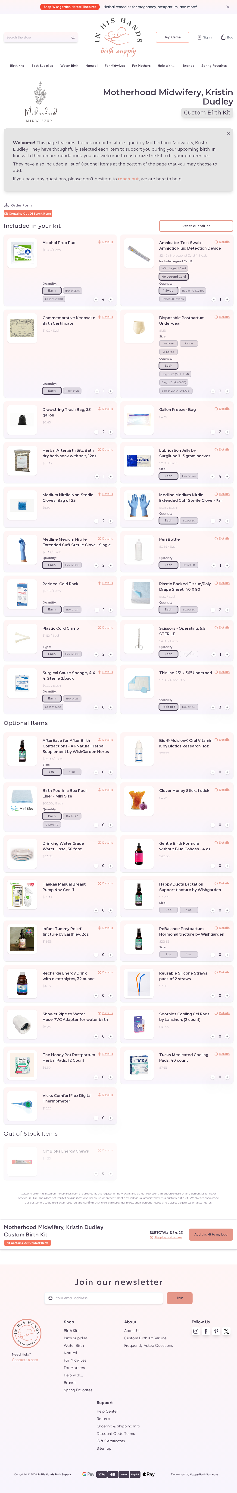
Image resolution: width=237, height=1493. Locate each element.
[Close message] (228, 133)
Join (180, 1298)
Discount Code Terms (116, 1433)
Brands (188, 66)
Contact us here (25, 1360)
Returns (103, 1419)
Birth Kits (17, 66)
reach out (128, 178)
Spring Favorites (214, 66)
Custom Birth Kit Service (145, 1338)
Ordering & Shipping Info (118, 1426)
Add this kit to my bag (211, 1234)
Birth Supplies (42, 66)
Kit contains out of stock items (28, 213)
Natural (91, 66)
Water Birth (69, 66)
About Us (132, 1330)
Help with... (166, 66)
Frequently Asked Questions (148, 1345)
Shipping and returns (168, 1237)
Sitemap (104, 1448)
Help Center (172, 37)
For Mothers (141, 66)
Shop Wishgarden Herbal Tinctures (70, 7)
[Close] (226, 7)
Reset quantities (196, 226)
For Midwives (115, 66)
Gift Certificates (111, 1441)
